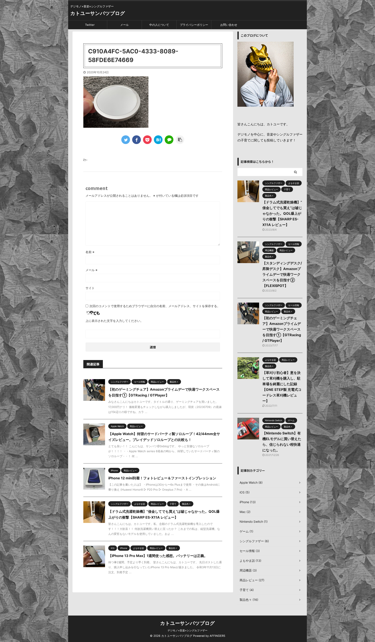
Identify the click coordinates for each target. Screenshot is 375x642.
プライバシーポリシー (194, 24)
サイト (90, 288)
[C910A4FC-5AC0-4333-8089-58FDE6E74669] (158, 139)
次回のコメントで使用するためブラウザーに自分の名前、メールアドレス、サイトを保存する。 (154, 306)
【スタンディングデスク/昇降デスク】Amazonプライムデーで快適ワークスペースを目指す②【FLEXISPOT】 (282, 274)
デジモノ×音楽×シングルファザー (187, 630)
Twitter (90, 24)
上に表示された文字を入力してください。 (114, 321)
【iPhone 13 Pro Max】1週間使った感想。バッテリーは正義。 (157, 556)
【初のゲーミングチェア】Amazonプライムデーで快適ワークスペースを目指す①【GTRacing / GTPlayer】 (281, 329)
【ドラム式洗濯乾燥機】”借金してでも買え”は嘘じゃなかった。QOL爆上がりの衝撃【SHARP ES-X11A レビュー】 (282, 213)
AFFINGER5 (217, 635)
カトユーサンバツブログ (97, 13)
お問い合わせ (228, 24)
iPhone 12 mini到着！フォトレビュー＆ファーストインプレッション (162, 478)
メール (124, 24)
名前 (90, 252)
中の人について (159, 24)
